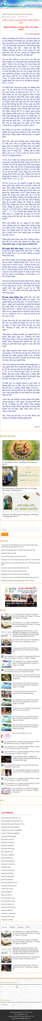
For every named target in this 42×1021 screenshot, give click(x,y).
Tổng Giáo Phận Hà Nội (8, 836)
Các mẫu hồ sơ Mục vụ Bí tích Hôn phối (13, 556)
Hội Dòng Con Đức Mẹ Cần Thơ (11, 818)
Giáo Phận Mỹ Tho (7, 910)
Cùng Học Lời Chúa (7, 919)
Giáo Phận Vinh (6, 867)
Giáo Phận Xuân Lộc (7, 904)
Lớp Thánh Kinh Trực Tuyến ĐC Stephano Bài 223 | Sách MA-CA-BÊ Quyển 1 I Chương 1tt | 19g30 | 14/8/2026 (26, 624)
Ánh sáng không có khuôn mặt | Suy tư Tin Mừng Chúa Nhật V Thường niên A (19, 489)
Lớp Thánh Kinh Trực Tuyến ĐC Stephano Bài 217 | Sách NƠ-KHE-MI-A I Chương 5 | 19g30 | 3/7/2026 (25, 718)
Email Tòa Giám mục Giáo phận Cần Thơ (14, 571)
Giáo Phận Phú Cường (8, 907)
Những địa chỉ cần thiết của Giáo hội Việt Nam (15, 574)
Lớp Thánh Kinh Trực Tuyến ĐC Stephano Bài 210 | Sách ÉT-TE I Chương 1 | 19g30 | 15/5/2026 (25, 790)
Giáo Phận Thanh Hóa (8, 864)
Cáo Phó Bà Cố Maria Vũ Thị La (22, 733)
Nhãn (27, 927)
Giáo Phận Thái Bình (7, 855)
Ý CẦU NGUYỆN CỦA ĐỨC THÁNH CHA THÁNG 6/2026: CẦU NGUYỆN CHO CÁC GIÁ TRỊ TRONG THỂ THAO (26, 758)
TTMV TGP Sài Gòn (7, 889)
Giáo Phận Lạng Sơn (7, 839)
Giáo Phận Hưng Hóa (7, 842)
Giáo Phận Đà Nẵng (7, 873)
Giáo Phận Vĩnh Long (7, 916)
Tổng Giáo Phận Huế (7, 870)
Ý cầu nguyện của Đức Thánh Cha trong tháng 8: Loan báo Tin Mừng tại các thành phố (25, 650)
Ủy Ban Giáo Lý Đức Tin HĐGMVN (11, 830)
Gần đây (4, 927)
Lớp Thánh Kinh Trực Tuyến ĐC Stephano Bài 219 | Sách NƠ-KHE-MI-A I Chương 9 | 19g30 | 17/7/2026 (25, 685)
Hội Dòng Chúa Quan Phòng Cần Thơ (13, 824)
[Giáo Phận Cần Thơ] (21, 4)
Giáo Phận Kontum (7, 879)
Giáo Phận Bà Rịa (6, 892)
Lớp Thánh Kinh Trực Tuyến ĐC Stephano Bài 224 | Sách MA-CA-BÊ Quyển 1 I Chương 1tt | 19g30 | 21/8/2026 (26, 616)
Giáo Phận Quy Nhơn (7, 876)
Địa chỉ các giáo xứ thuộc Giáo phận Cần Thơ (15, 568)
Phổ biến (12, 927)
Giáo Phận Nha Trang (8, 898)
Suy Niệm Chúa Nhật (9, 17)
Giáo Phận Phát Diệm (8, 861)
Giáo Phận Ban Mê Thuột (9, 882)
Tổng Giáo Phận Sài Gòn (9, 886)
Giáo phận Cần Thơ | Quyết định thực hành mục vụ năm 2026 (20, 559)
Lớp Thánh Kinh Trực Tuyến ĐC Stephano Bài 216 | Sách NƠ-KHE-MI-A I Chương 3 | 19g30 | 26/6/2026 (25, 726)
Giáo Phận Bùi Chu (7, 858)
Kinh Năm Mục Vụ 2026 (8, 553)
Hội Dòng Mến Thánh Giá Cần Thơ (12, 821)
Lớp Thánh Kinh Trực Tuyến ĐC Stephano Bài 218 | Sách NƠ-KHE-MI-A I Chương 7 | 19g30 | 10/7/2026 (25, 701)
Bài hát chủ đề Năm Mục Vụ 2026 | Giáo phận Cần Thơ (18, 550)
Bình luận (21, 927)
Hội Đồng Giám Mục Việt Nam (10, 827)
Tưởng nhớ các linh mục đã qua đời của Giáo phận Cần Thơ (20, 577)
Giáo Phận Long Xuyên (8, 913)
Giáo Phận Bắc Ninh (7, 845)
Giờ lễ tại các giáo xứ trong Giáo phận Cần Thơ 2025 (17, 580)
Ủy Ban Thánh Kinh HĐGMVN (10, 833)
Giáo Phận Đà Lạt (6, 895)
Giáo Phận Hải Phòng (8, 849)
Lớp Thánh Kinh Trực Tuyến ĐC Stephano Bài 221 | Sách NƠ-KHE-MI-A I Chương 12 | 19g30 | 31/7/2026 (25, 663)
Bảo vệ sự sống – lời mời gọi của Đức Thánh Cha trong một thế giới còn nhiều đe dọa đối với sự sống (26, 676)
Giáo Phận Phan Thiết (8, 901)
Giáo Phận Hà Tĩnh (7, 852)
